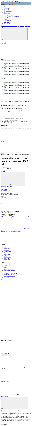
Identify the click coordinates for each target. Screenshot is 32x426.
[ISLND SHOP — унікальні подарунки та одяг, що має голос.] (8, 210)
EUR (5, 42)
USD (5, 43)
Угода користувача (5, 421)
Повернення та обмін (9, 270)
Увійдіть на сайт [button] (5, 186)
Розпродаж (6, 22)
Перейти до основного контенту (9, 1)
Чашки (5, 19)
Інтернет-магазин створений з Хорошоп (11, 231)
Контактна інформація (10, 271)
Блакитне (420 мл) (5, 190)
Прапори (6, 12)
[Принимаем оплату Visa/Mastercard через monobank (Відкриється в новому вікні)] (15, 217)
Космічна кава (7, 20)
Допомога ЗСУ (8, 277)
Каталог (6, 266)
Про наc (6, 267)
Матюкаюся (7, 8)
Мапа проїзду (4, 396)
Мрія (5, 6)
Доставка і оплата (8, 269)
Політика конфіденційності (11, 274)
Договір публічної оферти (10, 273)
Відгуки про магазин (9, 276)
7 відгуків (3, 170)
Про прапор (7, 23)
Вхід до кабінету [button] (8, 265)
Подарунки (7, 13)
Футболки (6, 9)
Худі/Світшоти (7, 11)
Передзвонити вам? (5, 355)
